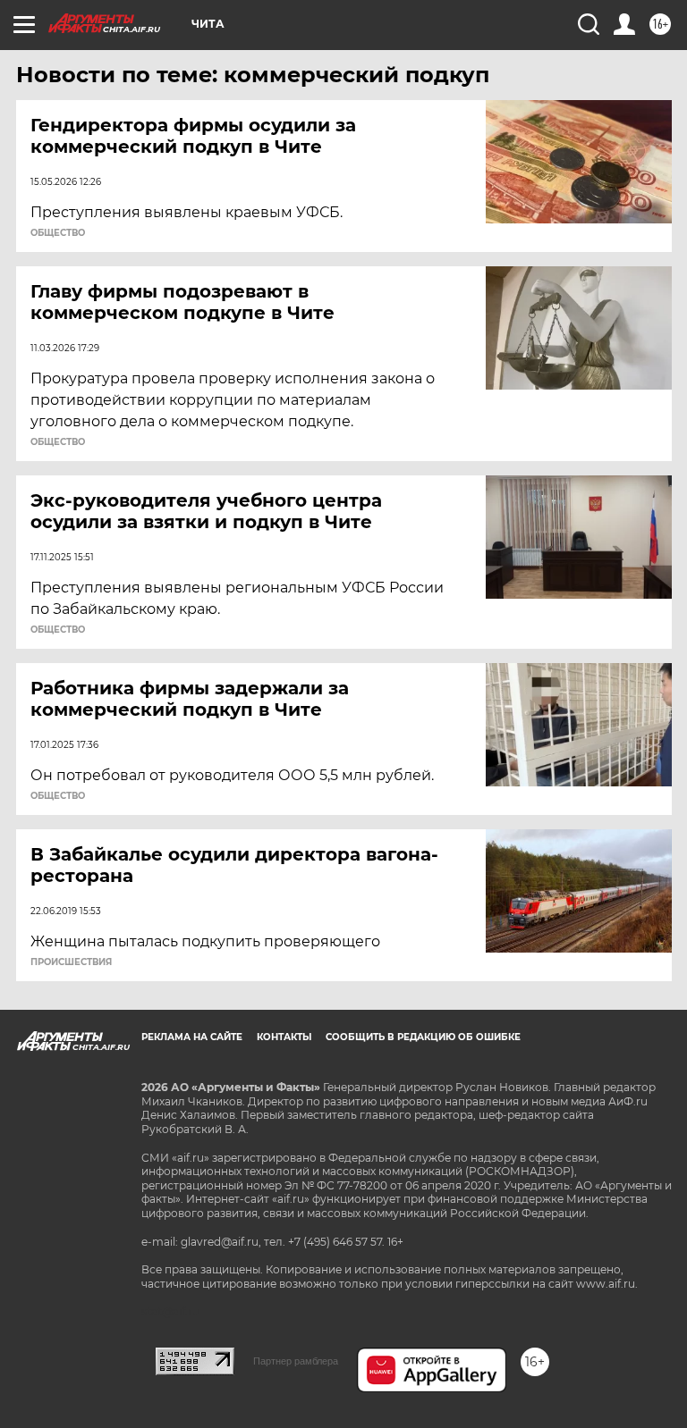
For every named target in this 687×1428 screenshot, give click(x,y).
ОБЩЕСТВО (57, 233)
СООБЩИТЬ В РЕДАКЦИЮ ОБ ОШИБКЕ (423, 1037)
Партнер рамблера (295, 1361)
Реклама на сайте (191, 1037)
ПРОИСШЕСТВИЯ (71, 962)
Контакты (284, 1037)
